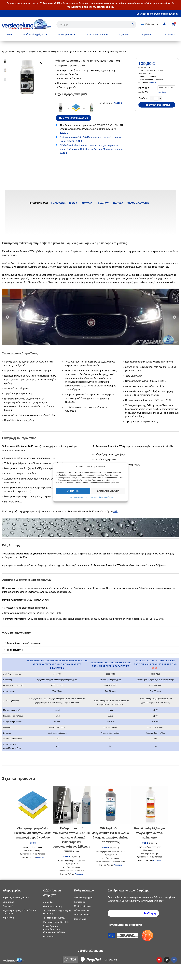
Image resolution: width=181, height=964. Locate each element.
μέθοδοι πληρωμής (52, 906)
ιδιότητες (86, 202)
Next (174, 316)
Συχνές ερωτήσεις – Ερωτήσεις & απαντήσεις (19, 912)
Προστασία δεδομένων (94, 497)
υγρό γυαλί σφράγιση (33, 34)
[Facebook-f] (174, 960)
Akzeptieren (72, 491)
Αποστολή (152, 82)
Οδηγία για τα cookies (76, 497)
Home (9, 34)
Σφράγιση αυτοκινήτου (49, 51)
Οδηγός (118, 202)
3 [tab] (91, 337)
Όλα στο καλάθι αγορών (73, 118)
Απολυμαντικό (65, 34)
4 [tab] (95, 337)
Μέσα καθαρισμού (96, 34)
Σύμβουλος (145, 34)
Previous (7, 316)
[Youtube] (159, 960)
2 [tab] (87, 337)
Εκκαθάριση (162, 92)
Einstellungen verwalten (108, 491)
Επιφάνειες (8, 902)
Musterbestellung (82, 906)
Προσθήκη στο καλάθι (157, 104)
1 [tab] (83, 337)
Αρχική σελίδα (8, 51)
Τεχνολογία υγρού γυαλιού (16, 897)
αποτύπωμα (108, 497)
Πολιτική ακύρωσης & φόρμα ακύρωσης (57, 912)
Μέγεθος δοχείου (143, 90)
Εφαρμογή (102, 202)
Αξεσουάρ (124, 34)
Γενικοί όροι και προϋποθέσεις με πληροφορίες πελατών (54, 929)
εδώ (115, 511)
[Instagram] (167, 960)
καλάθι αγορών (81, 910)
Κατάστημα (79, 902)
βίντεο (73, 202)
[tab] (58, 203)
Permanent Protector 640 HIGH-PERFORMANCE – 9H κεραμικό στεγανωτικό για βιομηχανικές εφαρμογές (57, 664)
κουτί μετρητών (82, 914)
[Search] (132, 24)
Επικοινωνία (169, 34)
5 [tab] (100, 337)
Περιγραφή (58, 202)
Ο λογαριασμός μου (83, 897)
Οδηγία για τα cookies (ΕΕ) (56, 922)
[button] (150, 24)
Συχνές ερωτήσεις (138, 202)
